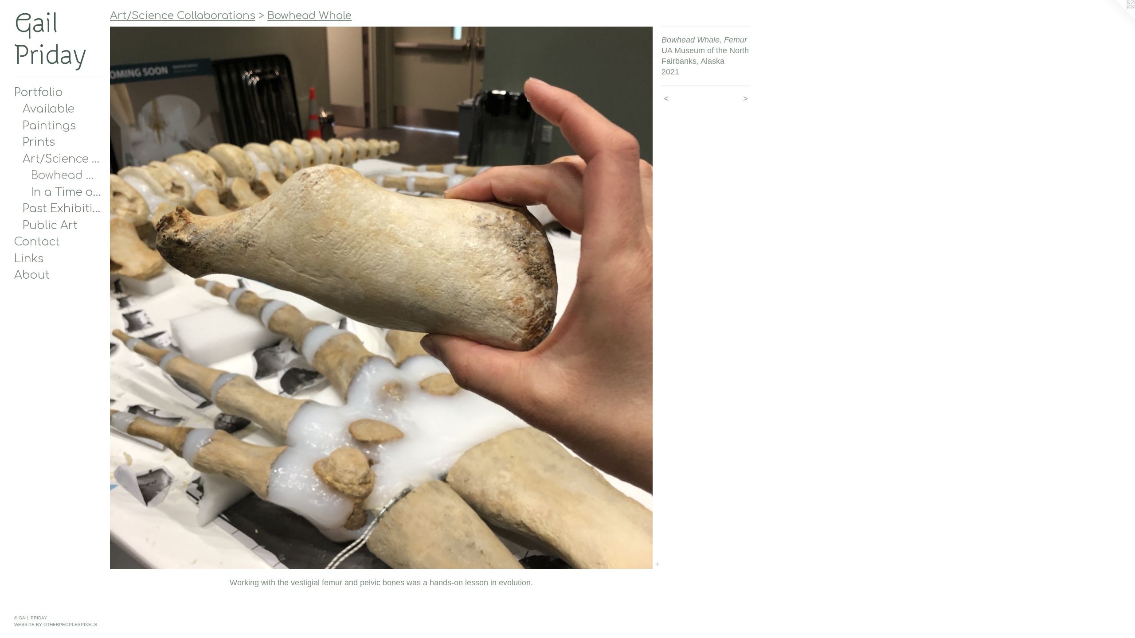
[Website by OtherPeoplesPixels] (1117, 17)
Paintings (49, 126)
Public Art (50, 225)
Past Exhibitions (63, 208)
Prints (39, 142)
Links (28, 259)
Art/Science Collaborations (63, 159)
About (32, 275)
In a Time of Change (67, 192)
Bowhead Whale (67, 175)
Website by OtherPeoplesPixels (55, 624)
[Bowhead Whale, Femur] (381, 298)
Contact (37, 242)
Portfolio (38, 92)
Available (48, 109)
